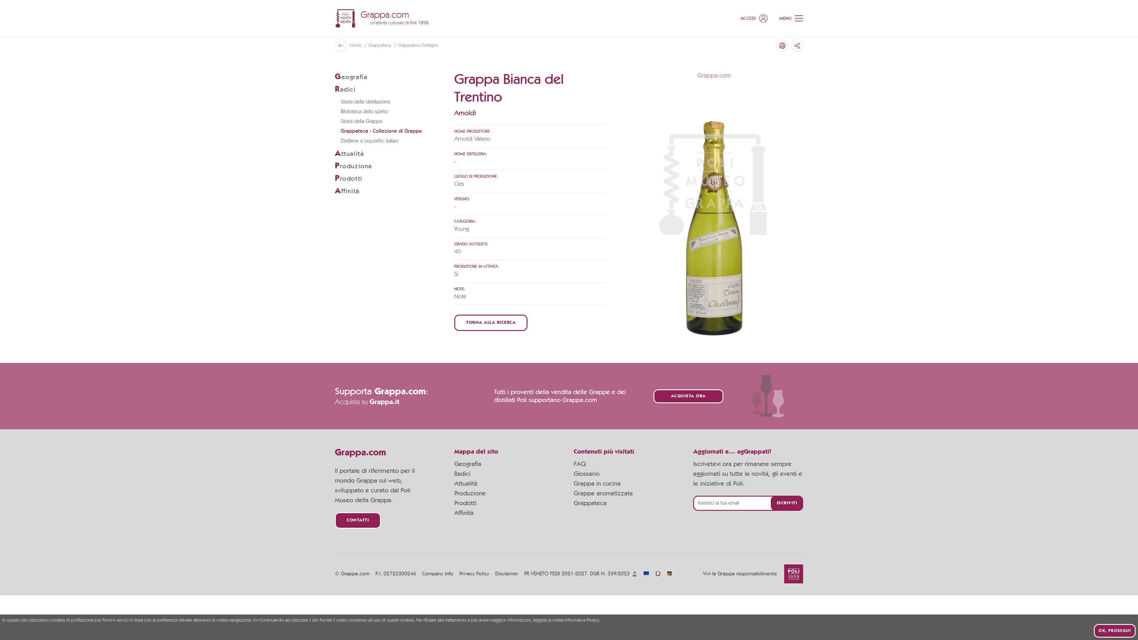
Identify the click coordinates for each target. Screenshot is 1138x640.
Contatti (358, 520)
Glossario (587, 474)
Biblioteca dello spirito (364, 111)
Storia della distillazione (365, 102)
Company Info (437, 574)
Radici (462, 474)
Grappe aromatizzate (603, 493)
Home (356, 45)
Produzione (470, 493)
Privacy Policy (474, 574)
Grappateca (380, 45)
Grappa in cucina (597, 483)
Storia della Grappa (361, 121)
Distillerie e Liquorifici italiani (369, 141)
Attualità (465, 483)
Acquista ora (688, 396)
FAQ (580, 464)
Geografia (467, 464)
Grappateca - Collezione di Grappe (381, 131)
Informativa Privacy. (582, 620)
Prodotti (465, 503)
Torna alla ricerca (491, 323)
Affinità (464, 513)
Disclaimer (506, 574)
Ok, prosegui (1115, 631)
